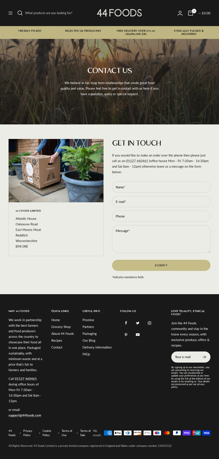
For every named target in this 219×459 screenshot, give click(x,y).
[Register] (204, 357)
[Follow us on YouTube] (138, 335)
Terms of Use (67, 433)
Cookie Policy (47, 433)
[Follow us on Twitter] (138, 323)
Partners (88, 327)
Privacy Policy (27, 433)
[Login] (180, 13)
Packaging (90, 333)
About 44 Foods (62, 333)
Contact (56, 347)
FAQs (86, 354)
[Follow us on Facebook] (126, 323)
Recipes (56, 340)
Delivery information (97, 347)
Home (55, 320)
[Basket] (190, 13)
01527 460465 (137, 161)
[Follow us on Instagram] (149, 323)
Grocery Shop (61, 327)
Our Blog (89, 340)
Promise (88, 320)
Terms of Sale (85, 433)
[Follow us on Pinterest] (126, 335)
